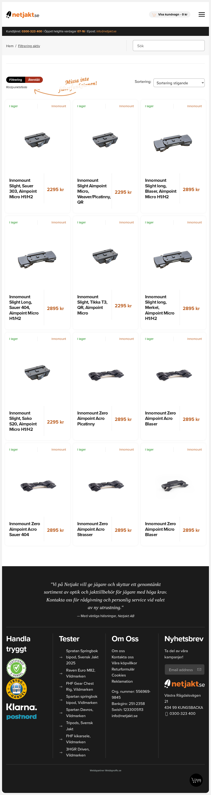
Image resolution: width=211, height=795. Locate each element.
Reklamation (122, 681)
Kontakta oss (123, 657)
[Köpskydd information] (16, 668)
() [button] (199, 780)
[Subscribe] (199, 669)
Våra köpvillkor (124, 663)
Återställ (34, 80)
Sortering (142, 81)
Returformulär (123, 669)
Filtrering (15, 80)
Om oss (118, 650)
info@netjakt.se (125, 715)
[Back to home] (22, 14)
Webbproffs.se (113, 770)
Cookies (119, 675)
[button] (169, 14)
